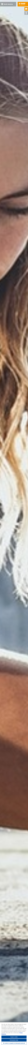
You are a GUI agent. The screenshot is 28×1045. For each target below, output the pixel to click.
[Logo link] (22, 4)
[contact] (26, 9)
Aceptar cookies (14, 1036)
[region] (14, 1033)
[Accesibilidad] (26, 13)
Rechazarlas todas (14, 1040)
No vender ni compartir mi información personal (14, 1043)
